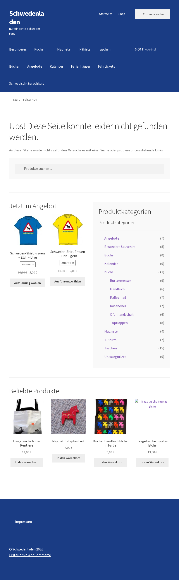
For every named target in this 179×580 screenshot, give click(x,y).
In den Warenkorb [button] (26, 462)
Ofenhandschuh (122, 314)
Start (16, 100)
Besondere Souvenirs (119, 246)
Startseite (105, 14)
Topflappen (119, 323)
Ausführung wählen (27, 283)
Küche (38, 49)
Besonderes (18, 49)
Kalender (56, 66)
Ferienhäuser (80, 66)
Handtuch (117, 289)
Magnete (64, 49)
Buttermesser (120, 280)
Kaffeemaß (118, 297)
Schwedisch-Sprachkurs (26, 83)
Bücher (14, 66)
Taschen (104, 49)
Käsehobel (118, 306)
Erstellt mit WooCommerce (30, 555)
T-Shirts (84, 49)
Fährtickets (106, 66)
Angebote (34, 66)
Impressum (23, 521)
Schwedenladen (26, 17)
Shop (122, 14)
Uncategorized (115, 356)
